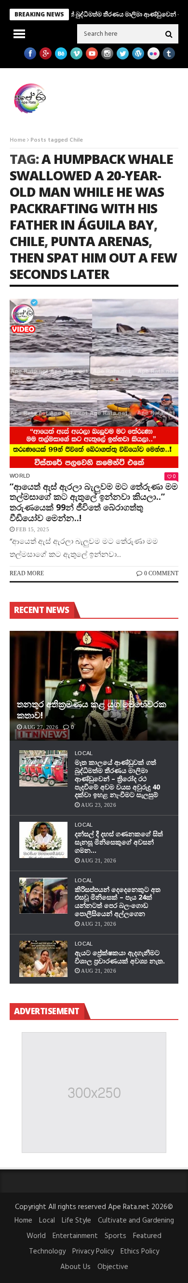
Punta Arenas (99, 241)
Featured (147, 1236)
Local (84, 753)
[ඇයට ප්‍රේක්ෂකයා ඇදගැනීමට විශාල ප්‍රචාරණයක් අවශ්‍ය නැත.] (43, 959)
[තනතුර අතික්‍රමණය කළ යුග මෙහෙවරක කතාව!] (94, 686)
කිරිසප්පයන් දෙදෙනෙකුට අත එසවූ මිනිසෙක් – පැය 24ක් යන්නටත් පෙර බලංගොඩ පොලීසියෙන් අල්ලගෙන (118, 901)
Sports (115, 1236)
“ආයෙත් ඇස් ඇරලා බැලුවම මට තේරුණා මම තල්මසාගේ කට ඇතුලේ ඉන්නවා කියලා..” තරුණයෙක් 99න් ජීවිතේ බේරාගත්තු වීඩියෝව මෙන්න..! (94, 502)
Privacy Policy (93, 1251)
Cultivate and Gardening (136, 1220)
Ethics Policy (140, 1251)
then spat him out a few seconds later (93, 265)
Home (18, 140)
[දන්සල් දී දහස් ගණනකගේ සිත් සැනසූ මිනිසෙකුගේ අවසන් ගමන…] (43, 840)
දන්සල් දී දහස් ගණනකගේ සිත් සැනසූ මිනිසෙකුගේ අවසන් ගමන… (119, 842)
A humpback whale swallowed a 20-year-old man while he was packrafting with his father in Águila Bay (91, 191)
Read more (27, 573)
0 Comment (161, 573)
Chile (27, 241)
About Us (75, 1267)
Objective (112, 1267)
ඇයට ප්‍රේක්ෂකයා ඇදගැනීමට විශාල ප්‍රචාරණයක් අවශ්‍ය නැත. (120, 956)
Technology (47, 1251)
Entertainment (75, 1236)
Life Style (76, 1220)
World (20, 476)
